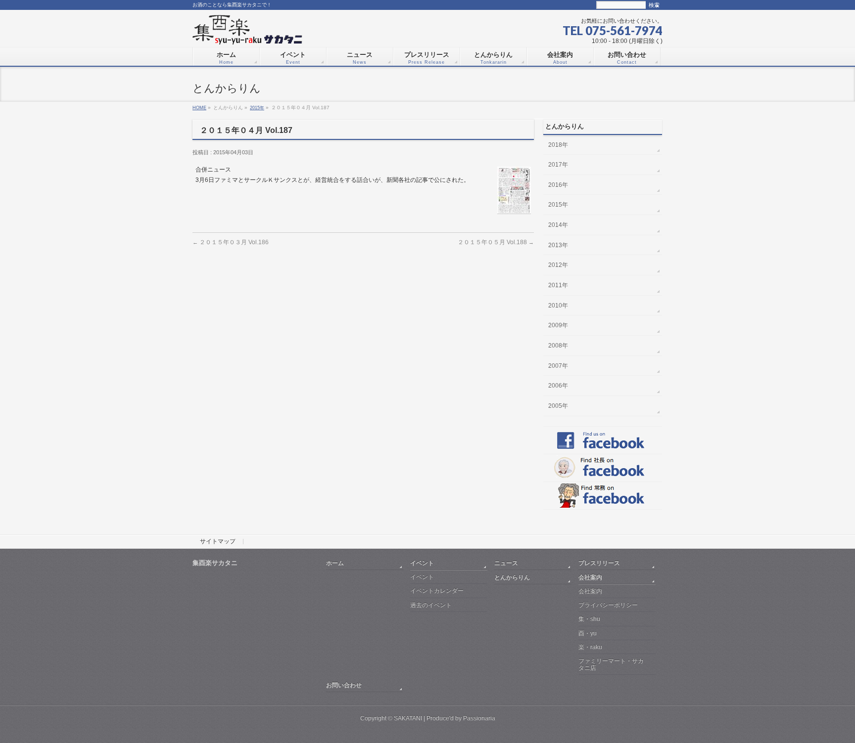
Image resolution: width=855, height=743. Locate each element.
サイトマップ (218, 542)
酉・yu (587, 633)
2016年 (558, 184)
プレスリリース (599, 563)
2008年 (558, 345)
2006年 (558, 385)
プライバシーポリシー (608, 605)
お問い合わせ (344, 685)
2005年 (558, 405)
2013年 (558, 245)
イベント (422, 563)
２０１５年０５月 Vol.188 (496, 242)
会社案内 (590, 577)
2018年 (558, 144)
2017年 (558, 164)
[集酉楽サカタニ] (247, 33)
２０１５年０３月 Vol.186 (230, 242)
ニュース (506, 563)
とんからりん (512, 577)
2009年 (558, 325)
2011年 (558, 285)
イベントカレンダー (437, 590)
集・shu (589, 618)
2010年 (558, 305)
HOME (199, 107)
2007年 (558, 365)
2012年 (558, 265)
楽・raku (590, 647)
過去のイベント (431, 605)
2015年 (257, 107)
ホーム (335, 563)
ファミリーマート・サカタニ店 (611, 664)
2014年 (558, 224)
